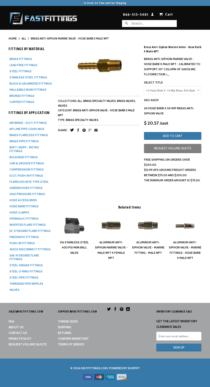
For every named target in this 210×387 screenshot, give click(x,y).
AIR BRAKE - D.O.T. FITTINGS (28, 123)
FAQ (11, 321)
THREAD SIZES (68, 321)
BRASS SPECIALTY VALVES (99, 101)
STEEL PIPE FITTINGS (23, 277)
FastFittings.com (94, 368)
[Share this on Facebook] (77, 130)
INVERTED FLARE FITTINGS (27, 225)
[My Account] (152, 15)
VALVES (14, 290)
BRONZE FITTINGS (21, 96)
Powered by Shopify (124, 368)
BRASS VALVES (126, 101)
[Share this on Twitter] (71, 130)
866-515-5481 (135, 15)
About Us (16, 327)
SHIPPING (64, 327)
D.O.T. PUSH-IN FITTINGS (26, 175)
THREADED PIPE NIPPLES (26, 283)
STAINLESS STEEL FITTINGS (28, 77)
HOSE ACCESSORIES (23, 200)
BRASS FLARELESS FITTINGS (28, 135)
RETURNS (64, 333)
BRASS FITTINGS (20, 59)
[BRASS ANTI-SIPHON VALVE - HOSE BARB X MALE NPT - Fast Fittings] (99, 67)
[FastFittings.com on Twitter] (109, 309)
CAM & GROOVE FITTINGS (26, 163)
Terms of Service (71, 344)
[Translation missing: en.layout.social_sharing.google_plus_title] (89, 130)
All (80, 101)
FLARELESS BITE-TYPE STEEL (29, 182)
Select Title (153, 82)
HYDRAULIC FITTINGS (24, 218)
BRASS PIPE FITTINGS (24, 141)
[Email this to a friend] (95, 130)
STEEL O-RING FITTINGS (25, 271)
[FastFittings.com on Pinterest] (121, 309)
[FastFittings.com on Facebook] (115, 309)
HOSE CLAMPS (19, 212)
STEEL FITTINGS (20, 71)
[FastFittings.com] (43, 17)
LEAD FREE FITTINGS (23, 65)
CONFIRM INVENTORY (73, 339)
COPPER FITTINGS (21, 102)
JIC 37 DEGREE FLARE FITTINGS (30, 231)
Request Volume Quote (28, 344)
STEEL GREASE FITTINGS (26, 265)
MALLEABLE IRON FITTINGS (27, 89)
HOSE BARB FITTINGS (24, 206)
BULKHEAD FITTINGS (23, 157)
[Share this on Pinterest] (83, 130)
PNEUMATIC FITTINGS (24, 237)
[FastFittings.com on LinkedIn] (128, 309)
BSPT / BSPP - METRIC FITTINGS (24, 149)
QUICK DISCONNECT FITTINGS (30, 249)
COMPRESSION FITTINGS (26, 169)
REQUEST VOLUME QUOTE (172, 148)
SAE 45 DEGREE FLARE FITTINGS (24, 257)
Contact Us (18, 333)
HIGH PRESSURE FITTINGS (27, 194)
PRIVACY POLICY (20, 339)
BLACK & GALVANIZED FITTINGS (30, 83)
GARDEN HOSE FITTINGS (26, 188)
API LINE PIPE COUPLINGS (26, 129)
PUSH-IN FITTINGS (22, 243)
